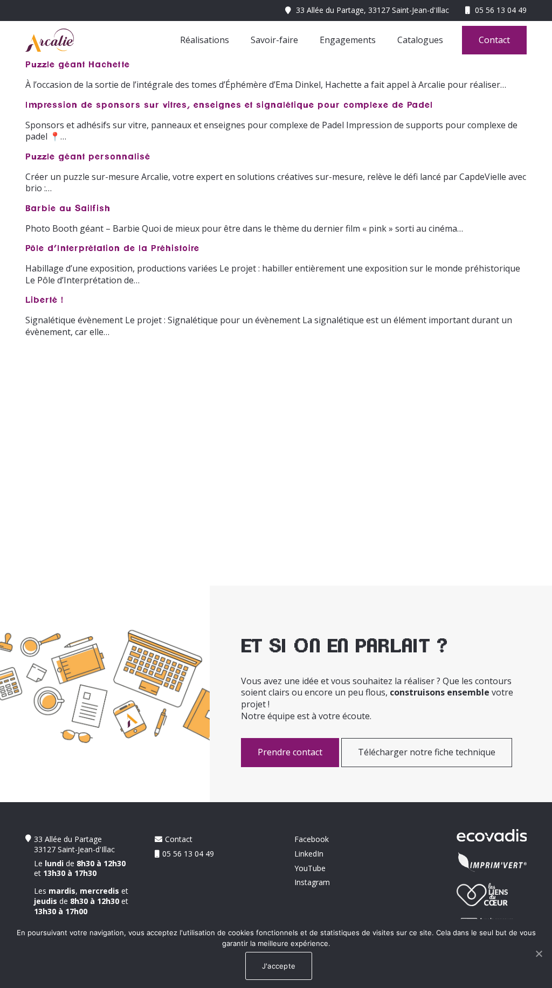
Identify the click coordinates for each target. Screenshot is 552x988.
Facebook (311, 839)
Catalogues (420, 40)
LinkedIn (308, 853)
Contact (494, 40)
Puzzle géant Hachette (77, 64)
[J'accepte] (538, 953)
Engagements (348, 40)
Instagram (312, 882)
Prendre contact (290, 752)
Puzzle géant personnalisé (87, 156)
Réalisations (204, 40)
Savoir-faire (274, 40)
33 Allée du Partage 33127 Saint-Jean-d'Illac (74, 844)
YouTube (310, 868)
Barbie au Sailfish (68, 208)
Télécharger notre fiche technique (426, 752)
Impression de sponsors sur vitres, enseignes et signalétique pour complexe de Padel (229, 105)
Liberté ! (44, 300)
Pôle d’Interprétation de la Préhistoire (112, 248)
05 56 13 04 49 (501, 10)
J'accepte (278, 966)
